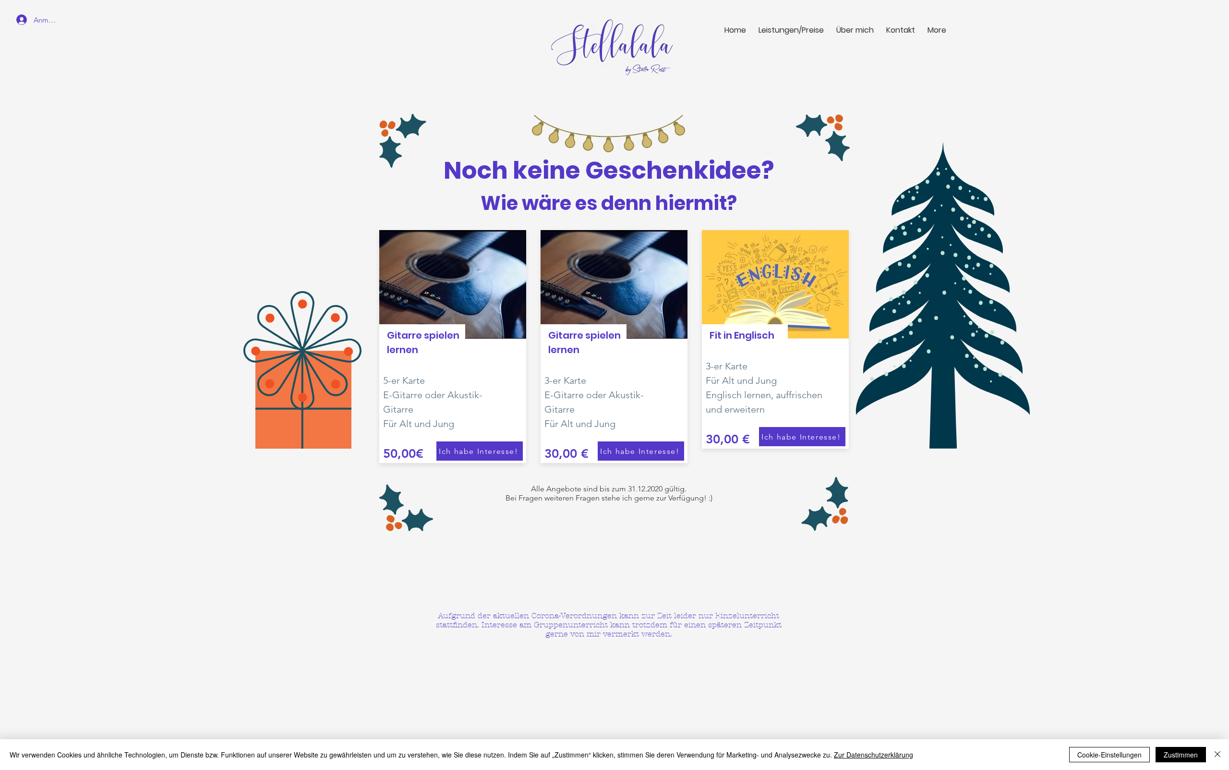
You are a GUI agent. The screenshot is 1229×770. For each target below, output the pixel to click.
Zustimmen (1181, 754)
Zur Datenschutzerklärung (873, 754)
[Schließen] (1217, 754)
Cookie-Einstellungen (1109, 754)
